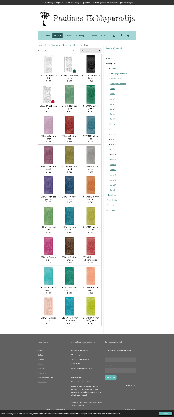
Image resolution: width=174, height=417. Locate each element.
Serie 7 (112, 119)
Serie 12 (113, 144)
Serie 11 (113, 139)
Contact (40, 355)
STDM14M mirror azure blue (70, 319)
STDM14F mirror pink (48, 258)
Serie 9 (112, 129)
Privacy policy (42, 382)
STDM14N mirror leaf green (91, 319)
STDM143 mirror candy (48, 137)
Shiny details (112, 200)
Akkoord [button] (165, 413)
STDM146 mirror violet (48, 167)
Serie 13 (113, 149)
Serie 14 (87, 45)
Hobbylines (111, 195)
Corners (113, 68)
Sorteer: (76, 51)
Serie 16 (113, 164)
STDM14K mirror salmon (91, 288)
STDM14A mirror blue (69, 197)
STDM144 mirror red (69, 137)
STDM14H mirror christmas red (91, 258)
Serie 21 (113, 190)
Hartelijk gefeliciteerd (118, 73)
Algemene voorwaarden (46, 377)
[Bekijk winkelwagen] (128, 35)
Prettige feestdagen (118, 83)
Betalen (40, 364)
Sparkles (110, 205)
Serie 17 (113, 169)
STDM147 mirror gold (69, 167)
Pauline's (94, 18)
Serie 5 (112, 109)
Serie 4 (112, 104)
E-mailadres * (109, 366)
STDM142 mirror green (90, 107)
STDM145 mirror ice (90, 137)
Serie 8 (112, 124)
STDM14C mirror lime (48, 228)
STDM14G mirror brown (69, 258)
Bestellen (41, 359)
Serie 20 (113, 185)
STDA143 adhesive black (91, 76)
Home (40, 45)
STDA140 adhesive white (48, 76)
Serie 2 (112, 93)
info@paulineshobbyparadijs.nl (81, 368)
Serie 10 (113, 134)
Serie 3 (112, 99)
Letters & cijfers (116, 78)
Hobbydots (66, 45)
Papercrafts (55, 45)
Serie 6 (112, 114)
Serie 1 (112, 88)
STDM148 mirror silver (91, 167)
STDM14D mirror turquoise (69, 228)
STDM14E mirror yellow (90, 228)
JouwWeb (133, 410)
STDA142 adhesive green (69, 76)
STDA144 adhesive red (48, 107)
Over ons (41, 350)
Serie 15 (113, 159)
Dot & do (110, 58)
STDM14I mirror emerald (48, 288)
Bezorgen (41, 368)
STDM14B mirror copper (91, 197)
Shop (47, 45)
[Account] (114, 35)
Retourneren (42, 373)
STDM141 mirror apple (69, 107)
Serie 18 (113, 175)
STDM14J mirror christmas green (69, 288)
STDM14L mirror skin (48, 319)
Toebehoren (111, 210)
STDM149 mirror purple (48, 197)
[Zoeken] (121, 35)
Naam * (107, 355)
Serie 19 (113, 180)
